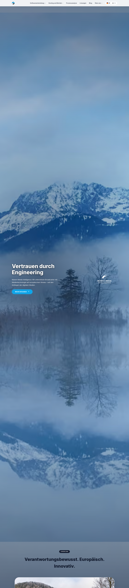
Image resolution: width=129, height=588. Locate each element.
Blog (90, 3)
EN (115, 3)
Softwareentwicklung (37, 3)
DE (109, 3)
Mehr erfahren (21, 292)
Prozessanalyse (71, 3)
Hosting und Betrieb (55, 3)
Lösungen (83, 3)
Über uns (98, 3)
